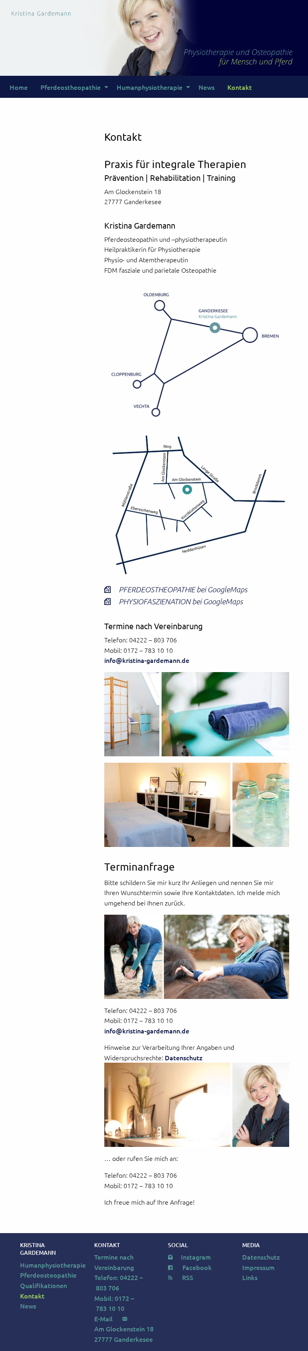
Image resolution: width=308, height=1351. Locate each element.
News (207, 87)
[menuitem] (18, 86)
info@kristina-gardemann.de (146, 660)
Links (249, 1277)
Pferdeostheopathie (71, 87)
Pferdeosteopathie (48, 1274)
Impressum (258, 1267)
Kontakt (239, 87)
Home (19, 87)
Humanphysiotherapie (149, 87)
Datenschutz (184, 1057)
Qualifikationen (43, 1285)
